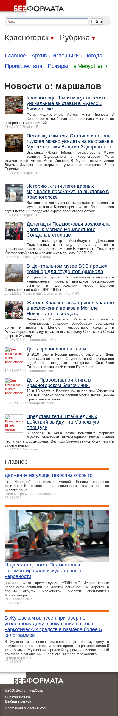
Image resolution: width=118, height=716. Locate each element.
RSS (43, 708)
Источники (65, 55)
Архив (39, 55)
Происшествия (23, 66)
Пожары (58, 66)
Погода (93, 55)
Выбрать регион (18, 701)
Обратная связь (18, 697)
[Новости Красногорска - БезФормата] (33, 7)
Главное (15, 55)
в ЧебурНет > (91, 66)
